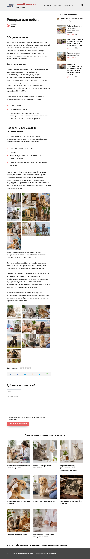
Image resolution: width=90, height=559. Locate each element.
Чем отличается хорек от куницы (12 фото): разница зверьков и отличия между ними (75, 42)
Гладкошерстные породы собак (72, 18)
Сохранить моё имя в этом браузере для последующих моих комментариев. (27, 418)
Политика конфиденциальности (54, 545)
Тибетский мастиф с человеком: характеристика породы (74, 29)
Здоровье (57, 5)
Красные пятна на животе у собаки (73, 54)
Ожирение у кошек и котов (17, 535)
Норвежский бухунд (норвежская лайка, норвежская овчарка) (68, 468)
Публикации (17, 14)
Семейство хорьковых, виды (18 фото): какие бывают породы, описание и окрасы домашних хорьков (74, 69)
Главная (9, 14)
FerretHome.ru (26, 4)
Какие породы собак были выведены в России (43, 536)
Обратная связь (22, 545)
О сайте (10, 545)
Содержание (68, 5)
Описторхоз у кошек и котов (44, 501)
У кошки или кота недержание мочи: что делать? (18, 467)
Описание (47, 5)
